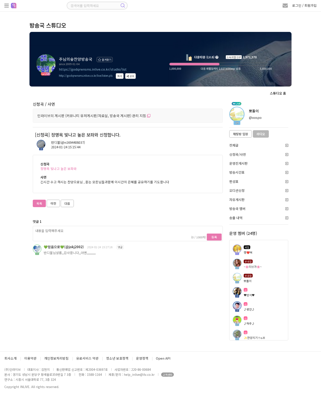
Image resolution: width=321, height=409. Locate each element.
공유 (131, 76)
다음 (67, 203)
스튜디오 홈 (278, 93)
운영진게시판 (238, 163)
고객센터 (167, 374)
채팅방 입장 (240, 134)
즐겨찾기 (106, 59)
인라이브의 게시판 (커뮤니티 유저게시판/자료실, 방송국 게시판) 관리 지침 (92, 115)
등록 (214, 237)
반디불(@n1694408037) (68, 142)
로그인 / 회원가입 (304, 5)
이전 (53, 203)
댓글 (120, 247)
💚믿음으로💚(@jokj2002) (64, 246)
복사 (119, 76)
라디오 (261, 134)
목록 (39, 203)
